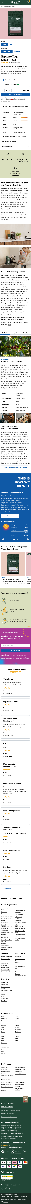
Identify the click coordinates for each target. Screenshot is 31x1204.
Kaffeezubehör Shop (6, 956)
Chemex (17, 1021)
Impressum (16, 1196)
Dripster (17, 1027)
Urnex (2, 1049)
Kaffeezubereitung (6, 1084)
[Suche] (6, 2)
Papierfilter (4, 965)
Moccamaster (18, 1034)
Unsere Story (4, 982)
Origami (17, 1036)
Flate (2, 1036)
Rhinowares (4, 1042)
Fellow (2, 1034)
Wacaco (3, 1053)
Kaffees (6, 6)
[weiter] (28, 539)
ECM (2, 1029)
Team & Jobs (4, 998)
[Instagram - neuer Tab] (2, 1188)
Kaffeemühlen (4, 963)
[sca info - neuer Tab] (24, 1152)
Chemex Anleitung (19, 1092)
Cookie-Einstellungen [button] (6, 1196)
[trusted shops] (5, 1152)
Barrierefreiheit (5, 1199)
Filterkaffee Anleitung (6, 1082)
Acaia (2, 1016)
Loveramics (18, 1029)
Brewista (3, 1025)
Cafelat (16, 1016)
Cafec (2, 1027)
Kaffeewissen (4, 1067)
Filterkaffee (4, 911)
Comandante (18, 1023)
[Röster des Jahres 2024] (25, 1099)
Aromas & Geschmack (20, 1073)
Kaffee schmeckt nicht (7, 1075)
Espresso (3, 914)
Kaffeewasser (18, 1071)
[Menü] (2, 2)
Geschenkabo (18, 912)
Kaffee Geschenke (19, 908)
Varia (2, 1051)
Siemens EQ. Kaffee (20, 928)
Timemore (4, 1045)
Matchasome (18, 1031)
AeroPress (4, 1018)
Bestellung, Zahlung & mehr (9, 1116)
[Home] (15, 2)
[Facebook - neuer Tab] (6, 1188)
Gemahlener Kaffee (6, 918)
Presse (3, 994)
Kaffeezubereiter (5, 958)
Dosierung (4, 1069)
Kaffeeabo (3, 920)
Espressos (12, 6)
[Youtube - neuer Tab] (10, 1188)
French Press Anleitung (7, 1086)
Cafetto (17, 1018)
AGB (11, 1199)
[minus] (3, 90)
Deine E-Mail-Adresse (7, 643)
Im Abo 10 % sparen (11, 84)
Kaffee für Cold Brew (6, 947)
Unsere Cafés (4, 984)
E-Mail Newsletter (5, 1003)
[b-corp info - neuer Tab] (16, 1152)
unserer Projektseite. (10, 1138)
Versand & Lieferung (7, 1106)
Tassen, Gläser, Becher (7, 972)
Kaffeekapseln (5, 922)
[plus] (10, 90)
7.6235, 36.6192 (21, 398)
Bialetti (3, 1021)
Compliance (4, 1000)
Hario (2, 1038)
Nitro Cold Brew (19, 914)
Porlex (16, 1038)
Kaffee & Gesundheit (20, 1069)
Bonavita (3, 1023)
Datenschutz (26, 658)
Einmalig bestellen (10, 80)
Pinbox (16, 1040)
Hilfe (15, 1199)
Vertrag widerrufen (22, 1199)
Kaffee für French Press (7, 932)
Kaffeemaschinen (5, 961)
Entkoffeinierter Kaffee (7, 916)
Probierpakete (5, 949)
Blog (2, 996)
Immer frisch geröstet (20, 922)
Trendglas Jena (5, 1047)
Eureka (3, 1031)
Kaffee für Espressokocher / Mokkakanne (5, 936)
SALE (2, 974)
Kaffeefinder (18, 920)
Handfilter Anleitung (20, 1082)
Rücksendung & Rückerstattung (10, 1110)
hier (9, 325)
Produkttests (18, 956)
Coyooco (17, 1025)
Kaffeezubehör (5, 967)
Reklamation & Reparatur (8, 1113)
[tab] (5, 333)
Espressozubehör (5, 969)
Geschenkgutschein (20, 910)
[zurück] (3, 539)
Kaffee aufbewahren (20, 1067)
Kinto (2, 1040)
